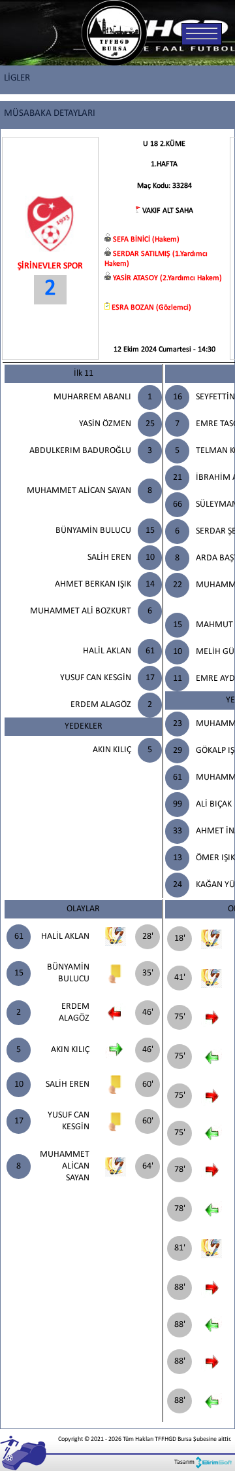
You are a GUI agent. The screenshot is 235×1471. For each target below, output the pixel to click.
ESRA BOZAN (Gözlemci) (151, 308)
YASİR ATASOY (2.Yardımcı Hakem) (167, 278)
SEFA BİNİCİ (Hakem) (146, 240)
